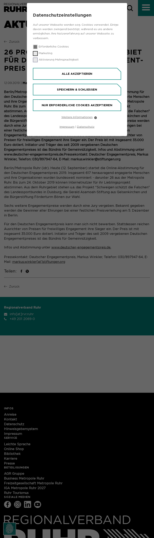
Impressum (67, 126)
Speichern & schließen (77, 89)
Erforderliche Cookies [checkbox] (54, 46)
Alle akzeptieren (77, 73)
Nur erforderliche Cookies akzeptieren (77, 105)
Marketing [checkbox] (45, 53)
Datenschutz (85, 126)
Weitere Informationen (77, 117)
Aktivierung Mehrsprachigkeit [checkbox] (59, 59)
